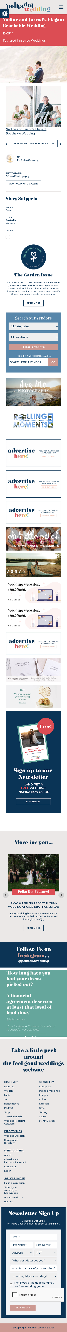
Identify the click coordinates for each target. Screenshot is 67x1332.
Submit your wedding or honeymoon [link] (11, 1190)
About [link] (7, 1155)
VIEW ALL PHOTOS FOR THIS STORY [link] (33, 143)
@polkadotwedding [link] (33, 961)
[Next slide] (61, 895)
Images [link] (43, 1095)
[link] (4, 13)
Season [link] (43, 1116)
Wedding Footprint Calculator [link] (14, 1122)
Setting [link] (43, 1112)
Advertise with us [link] (13, 1197)
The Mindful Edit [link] (13, 1116)
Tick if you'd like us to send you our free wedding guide (34, 1284)
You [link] (6, 1099)
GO (53, 362)
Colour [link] (43, 1099)
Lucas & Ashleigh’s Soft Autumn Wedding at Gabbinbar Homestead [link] (33, 905)
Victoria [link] (10, 223)
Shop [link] (7, 1112)
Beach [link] (9, 210)
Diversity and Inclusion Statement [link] (15, 1161)
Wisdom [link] (9, 1090)
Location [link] (44, 1103)
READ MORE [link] (34, 303)
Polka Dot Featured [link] (33, 892)
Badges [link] (8, 1201)
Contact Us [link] (10, 1166)
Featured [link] (10, 40)
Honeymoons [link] (11, 1103)
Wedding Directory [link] (14, 1135)
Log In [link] (7, 1170)
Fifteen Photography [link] (17, 176)
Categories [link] (45, 1086)
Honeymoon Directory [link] (11, 1141)
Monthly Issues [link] (47, 1120)
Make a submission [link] (14, 1183)
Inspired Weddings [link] (32, 40)
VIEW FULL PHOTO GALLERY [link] (23, 184)
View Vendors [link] (34, 347)
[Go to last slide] (6, 895)
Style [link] (42, 1108)
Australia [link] (11, 220)
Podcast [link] (8, 1108)
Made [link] (7, 1095)
